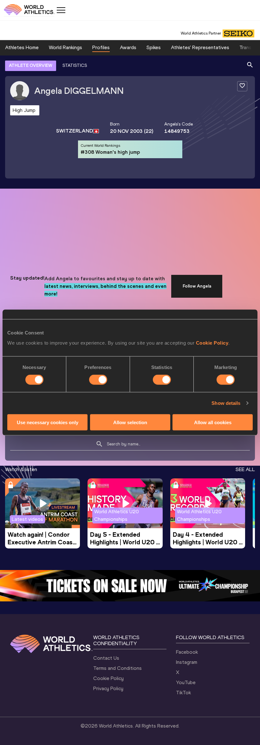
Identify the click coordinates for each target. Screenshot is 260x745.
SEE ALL (245, 469)
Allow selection (130, 422)
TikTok (183, 693)
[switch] (98, 380)
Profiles (101, 47)
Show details (225, 403)
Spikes (153, 47)
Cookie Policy (212, 342)
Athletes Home (22, 47)
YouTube (186, 682)
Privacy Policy (108, 688)
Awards (128, 47)
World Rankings (65, 47)
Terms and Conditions (117, 668)
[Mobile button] (61, 10)
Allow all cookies (212, 422)
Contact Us (106, 658)
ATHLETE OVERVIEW (30, 65)
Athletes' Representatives (200, 47)
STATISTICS (74, 65)
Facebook (187, 652)
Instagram (186, 662)
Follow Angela (197, 286)
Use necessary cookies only (47, 422)
